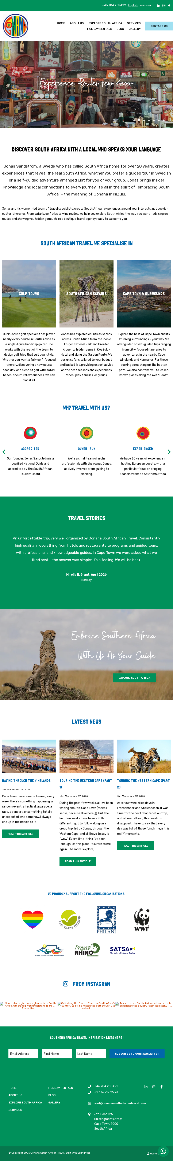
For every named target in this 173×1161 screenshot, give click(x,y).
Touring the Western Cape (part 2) (143, 783)
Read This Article (20, 833)
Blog (120, 28)
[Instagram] (164, 5)
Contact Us (159, 26)
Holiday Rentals (99, 28)
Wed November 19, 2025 (73, 796)
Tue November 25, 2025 (16, 789)
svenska (145, 5)
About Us (77, 23)
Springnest (83, 1152)
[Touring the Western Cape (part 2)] (144, 756)
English (133, 5)
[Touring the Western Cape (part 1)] (86, 756)
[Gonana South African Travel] (15, 25)
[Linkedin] (158, 5)
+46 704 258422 (114, 5)
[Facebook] (169, 5)
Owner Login (157, 1153)
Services (134, 23)
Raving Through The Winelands (26, 780)
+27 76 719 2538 (106, 1092)
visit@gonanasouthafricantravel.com (120, 1103)
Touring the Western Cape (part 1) (85, 783)
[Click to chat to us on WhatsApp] (163, 1151)
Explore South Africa (105, 23)
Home (61, 23)
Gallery (135, 28)
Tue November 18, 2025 (131, 796)
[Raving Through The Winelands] (29, 756)
